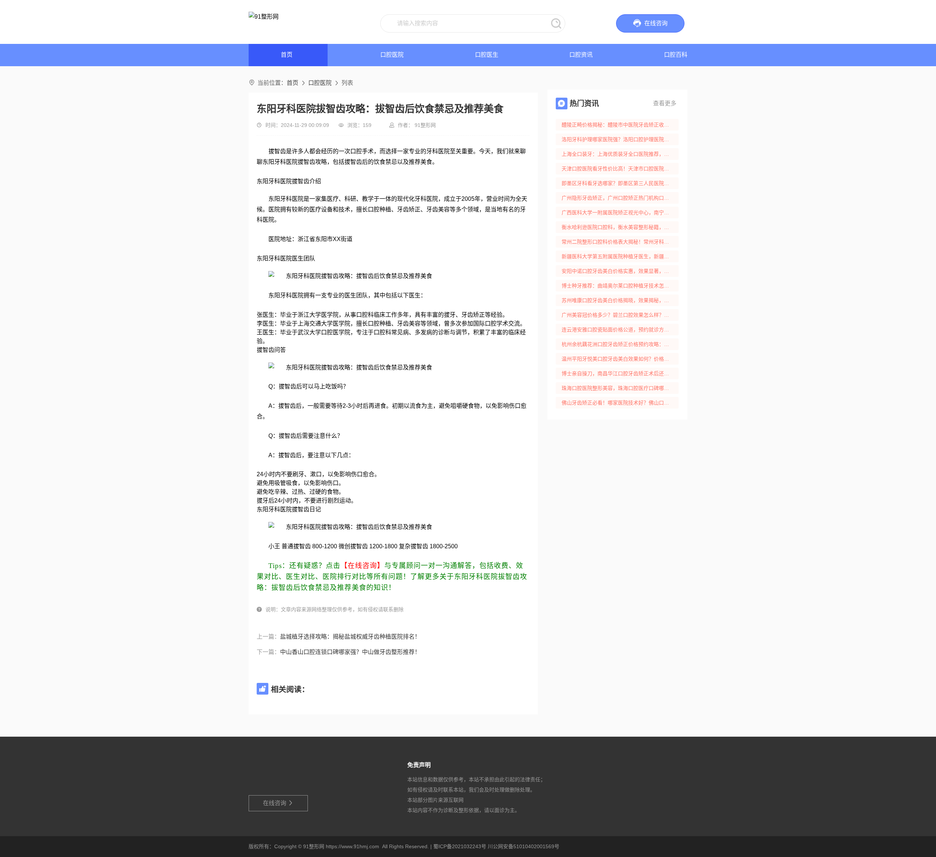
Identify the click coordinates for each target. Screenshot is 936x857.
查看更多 (664, 103)
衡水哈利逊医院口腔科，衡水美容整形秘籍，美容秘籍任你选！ (620, 227)
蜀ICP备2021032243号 (459, 846)
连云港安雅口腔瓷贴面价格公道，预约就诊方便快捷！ (620, 329)
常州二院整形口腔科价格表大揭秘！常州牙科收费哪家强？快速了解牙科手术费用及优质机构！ (620, 242)
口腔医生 (486, 55)
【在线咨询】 (362, 566)
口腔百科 (675, 55)
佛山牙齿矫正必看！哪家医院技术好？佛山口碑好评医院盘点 (620, 403)
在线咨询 (278, 803)
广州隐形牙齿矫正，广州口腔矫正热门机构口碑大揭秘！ (620, 198)
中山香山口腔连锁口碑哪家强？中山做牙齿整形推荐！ (350, 652)
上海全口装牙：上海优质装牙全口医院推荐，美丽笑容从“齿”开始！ (620, 154)
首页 (292, 83)
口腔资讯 (581, 55)
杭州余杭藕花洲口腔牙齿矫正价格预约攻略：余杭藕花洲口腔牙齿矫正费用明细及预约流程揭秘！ (620, 344)
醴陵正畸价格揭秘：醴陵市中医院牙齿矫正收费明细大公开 (620, 125)
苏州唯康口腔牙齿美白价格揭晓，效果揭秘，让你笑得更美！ (620, 300)
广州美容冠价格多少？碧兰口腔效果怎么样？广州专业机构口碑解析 (620, 315)
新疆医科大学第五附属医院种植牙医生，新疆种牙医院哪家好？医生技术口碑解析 (620, 256)
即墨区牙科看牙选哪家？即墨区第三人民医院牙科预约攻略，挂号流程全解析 (620, 183)
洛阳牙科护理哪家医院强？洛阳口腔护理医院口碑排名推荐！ (620, 139)
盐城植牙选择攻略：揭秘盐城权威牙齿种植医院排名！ (350, 637)
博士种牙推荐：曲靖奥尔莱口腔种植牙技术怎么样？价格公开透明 (620, 286)
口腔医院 (392, 55)
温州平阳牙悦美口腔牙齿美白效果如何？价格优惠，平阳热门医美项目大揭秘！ (620, 359)
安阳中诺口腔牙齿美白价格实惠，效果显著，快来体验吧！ (620, 271)
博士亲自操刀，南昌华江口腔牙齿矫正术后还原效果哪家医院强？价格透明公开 (620, 373)
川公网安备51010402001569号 (523, 846)
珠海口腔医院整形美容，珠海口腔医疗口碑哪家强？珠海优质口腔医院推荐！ (620, 388)
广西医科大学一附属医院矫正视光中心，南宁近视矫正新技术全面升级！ (620, 212)
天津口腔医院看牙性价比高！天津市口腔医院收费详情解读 (620, 169)
